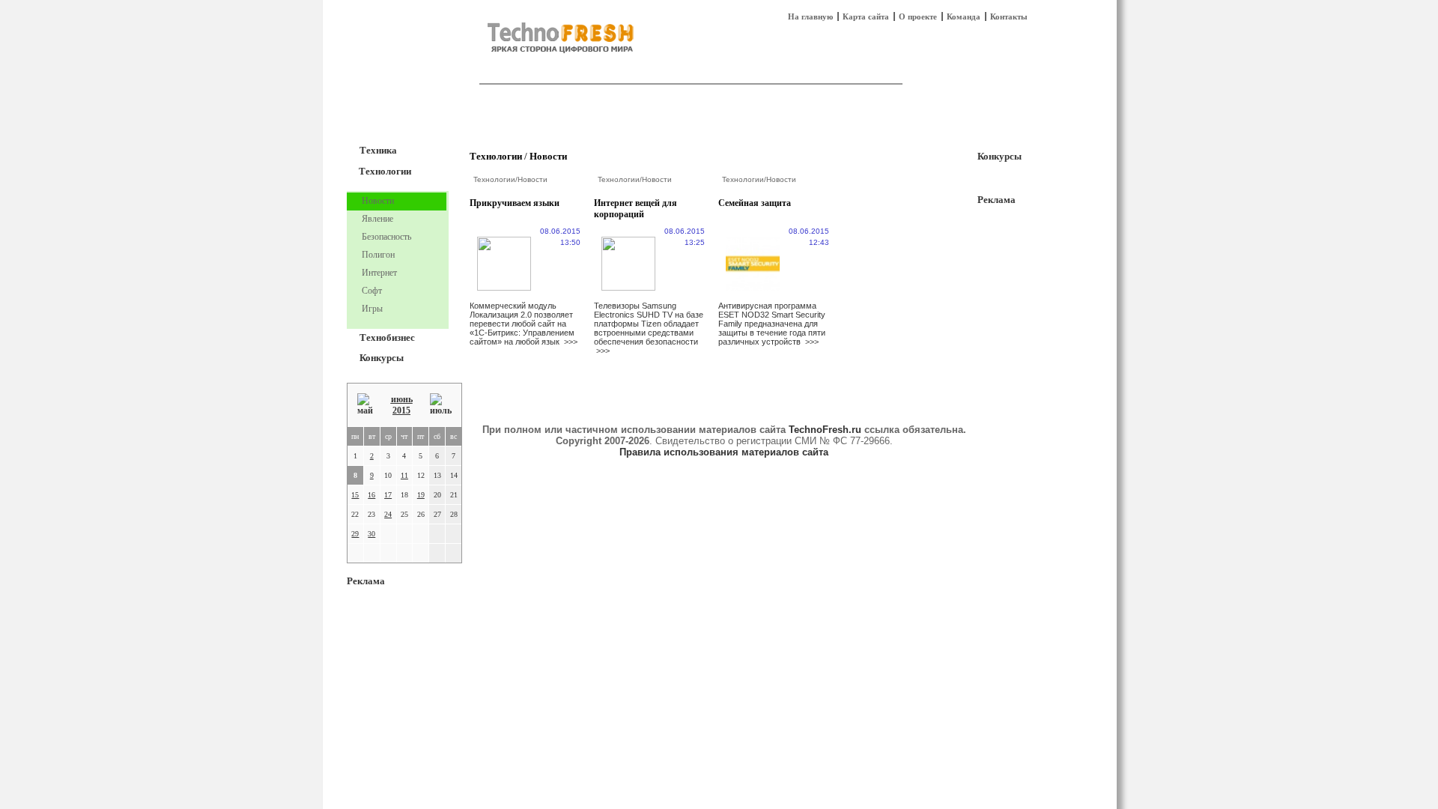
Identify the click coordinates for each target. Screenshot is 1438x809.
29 (355, 534)
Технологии (385, 171)
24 (388, 514)
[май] (365, 405)
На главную (810, 16)
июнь (402, 399)
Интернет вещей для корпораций (635, 208)
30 (371, 534)
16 (371, 495)
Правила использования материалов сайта (723, 452)
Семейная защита (754, 203)
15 (355, 495)
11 (404, 475)
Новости (548, 156)
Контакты (1009, 16)
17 (388, 495)
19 (421, 495)
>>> (570, 341)
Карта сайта (866, 16)
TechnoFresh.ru (825, 429)
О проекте (918, 16)
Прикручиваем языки (514, 203)
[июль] (440, 405)
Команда (963, 16)
